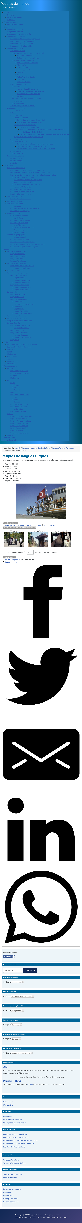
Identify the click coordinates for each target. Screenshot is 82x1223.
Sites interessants (10, 1178)
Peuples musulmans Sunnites (46, 552)
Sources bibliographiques (12, 1174)
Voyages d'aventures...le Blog (14, 1163)
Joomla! (18, 1217)
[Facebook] (41, 601)
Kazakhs (30, 525)
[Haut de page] (78, 1219)
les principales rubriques (12, 1120)
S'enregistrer (8, 1105)
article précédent (38, 531)
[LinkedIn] (41, 831)
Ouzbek (52, 525)
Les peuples (7, 1116)
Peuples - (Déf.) (12, 1081)
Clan (5, 1067)
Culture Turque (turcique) (15, 552)
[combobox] (13, 970)
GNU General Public (59, 1217)
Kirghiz (38, 525)
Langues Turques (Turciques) (13, 525)
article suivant (60, 531)
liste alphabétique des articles (14, 1123)
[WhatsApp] (41, 907)
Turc (45, 525)
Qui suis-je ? (7, 1102)
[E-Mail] (41, 754)
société (30, 1084)
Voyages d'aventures (11, 1160)
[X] (41, 678)
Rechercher (31, 970)
